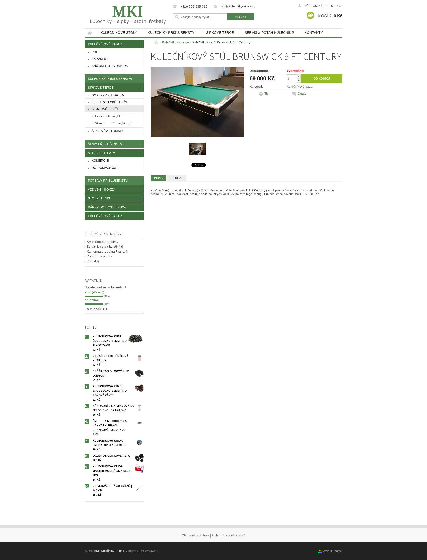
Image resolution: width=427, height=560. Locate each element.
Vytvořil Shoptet (332, 551)
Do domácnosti (105, 167)
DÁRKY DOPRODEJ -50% (107, 207)
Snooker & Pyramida (110, 66)
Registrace (333, 6)
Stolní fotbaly (101, 153)
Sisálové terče (105, 109)
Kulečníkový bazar (105, 216)
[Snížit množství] (299, 80)
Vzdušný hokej (101, 189)
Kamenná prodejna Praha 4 (107, 251)
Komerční (100, 160)
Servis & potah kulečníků (269, 32)
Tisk (267, 93)
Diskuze (177, 178)
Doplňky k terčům (108, 95)
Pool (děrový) (94, 292)
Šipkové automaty (108, 131)
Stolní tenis (99, 198)
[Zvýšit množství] (299, 76)
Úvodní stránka (90, 32)
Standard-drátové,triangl (113, 123)
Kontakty (313, 32)
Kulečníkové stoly (119, 32)
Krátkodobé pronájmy (102, 241)
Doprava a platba (99, 256)
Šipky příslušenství (105, 144)
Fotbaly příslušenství (108, 180)
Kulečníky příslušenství (171, 32)
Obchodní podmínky (195, 535)
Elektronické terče (110, 102)
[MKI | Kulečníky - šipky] (128, 15)
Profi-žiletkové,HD (108, 116)
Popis (158, 178)
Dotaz (302, 93)
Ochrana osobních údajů (228, 535)
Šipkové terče (220, 32)
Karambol (100, 59)
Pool (96, 52)
